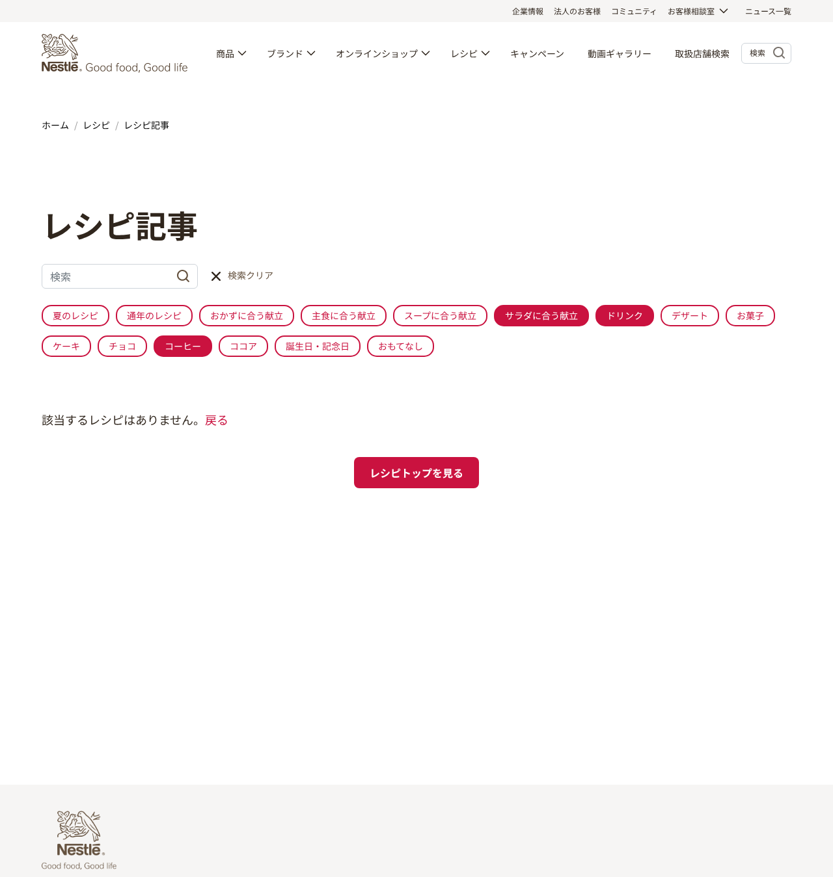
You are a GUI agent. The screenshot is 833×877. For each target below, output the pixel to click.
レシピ (464, 53)
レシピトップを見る (416, 472)
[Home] (118, 53)
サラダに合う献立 (541, 315)
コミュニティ (634, 10)
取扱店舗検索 (702, 53)
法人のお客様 (577, 10)
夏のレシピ (75, 315)
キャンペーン (537, 53)
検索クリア (250, 274)
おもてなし (400, 345)
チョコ (122, 345)
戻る (216, 419)
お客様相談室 (691, 10)
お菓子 (750, 315)
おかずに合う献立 (246, 315)
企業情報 (527, 10)
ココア (243, 345)
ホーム (55, 124)
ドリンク (625, 315)
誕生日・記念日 (317, 345)
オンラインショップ (377, 53)
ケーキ (66, 345)
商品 (225, 53)
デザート (690, 315)
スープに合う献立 (440, 315)
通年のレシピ (154, 315)
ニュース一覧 (768, 10)
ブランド (285, 53)
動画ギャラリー (619, 53)
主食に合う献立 (344, 315)
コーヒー (183, 345)
